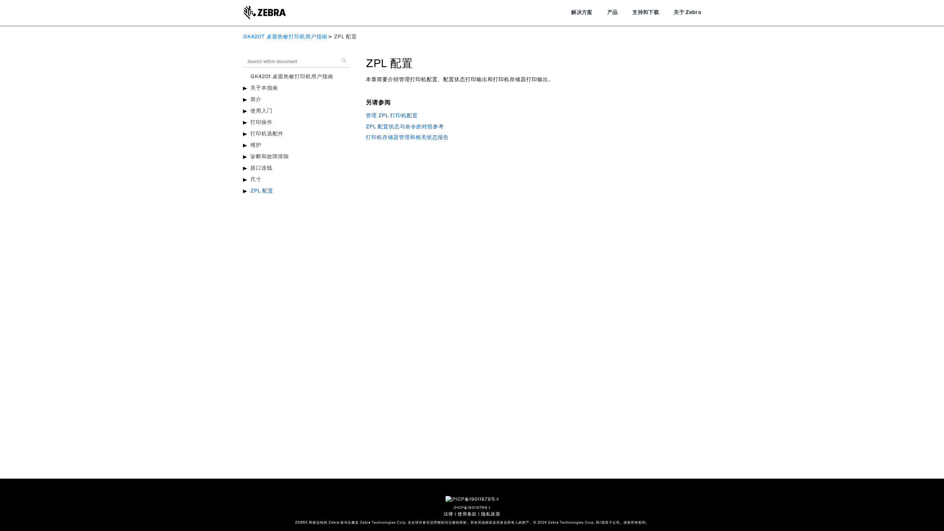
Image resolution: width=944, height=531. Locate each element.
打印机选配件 (267, 133)
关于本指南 (264, 88)
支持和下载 (645, 12)
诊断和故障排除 (269, 156)
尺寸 (255, 179)
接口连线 (261, 168)
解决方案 (581, 12)
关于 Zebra (687, 12)
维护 (255, 145)
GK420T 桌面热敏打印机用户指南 (285, 36)
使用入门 (261, 111)
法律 (448, 514)
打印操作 (261, 122)
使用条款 (467, 514)
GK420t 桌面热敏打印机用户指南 (291, 76)
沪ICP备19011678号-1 (472, 508)
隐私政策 (490, 514)
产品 (612, 12)
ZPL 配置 (261, 191)
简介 (255, 99)
